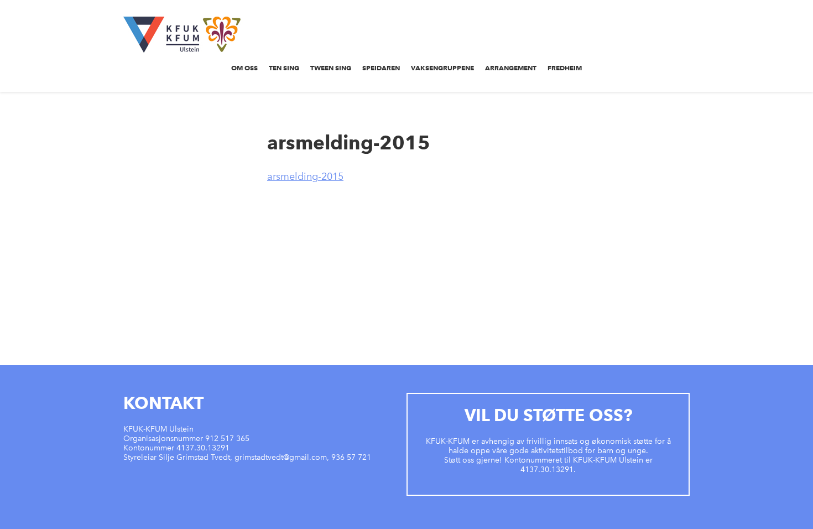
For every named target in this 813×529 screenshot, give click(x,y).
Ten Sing (284, 68)
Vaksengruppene (442, 68)
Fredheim (565, 68)
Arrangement (510, 68)
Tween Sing (330, 68)
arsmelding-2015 (305, 176)
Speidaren (381, 68)
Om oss (244, 68)
